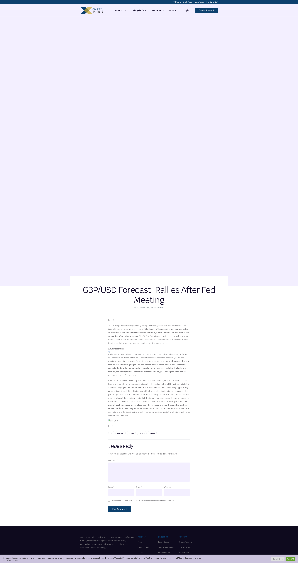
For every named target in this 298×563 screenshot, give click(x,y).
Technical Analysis (157, 308)
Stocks (140, 552)
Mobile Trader (187, 2)
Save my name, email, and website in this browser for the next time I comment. (143, 501)
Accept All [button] (290, 559)
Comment (113, 460)
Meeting (142, 433)
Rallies (152, 433)
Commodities (143, 547)
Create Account (199, 2)
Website (167, 487)
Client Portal (184, 547)
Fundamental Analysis (164, 554)
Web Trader (177, 2)
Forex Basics (163, 542)
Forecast (120, 433)
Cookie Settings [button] (278, 559)
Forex (139, 542)
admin (136, 308)
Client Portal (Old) (212, 2)
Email (139, 487)
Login (186, 10)
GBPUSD (131, 433)
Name (111, 487)
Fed (111, 433)
